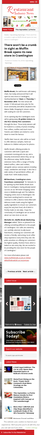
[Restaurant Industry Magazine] (20, 15)
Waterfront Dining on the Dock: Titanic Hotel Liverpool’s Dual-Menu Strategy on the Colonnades (23, 383)
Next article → (29, 271)
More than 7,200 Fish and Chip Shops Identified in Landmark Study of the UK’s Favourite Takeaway (23, 410)
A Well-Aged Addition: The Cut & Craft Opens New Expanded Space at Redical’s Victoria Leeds (24, 370)
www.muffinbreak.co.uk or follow (17, 258)
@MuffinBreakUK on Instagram (16, 260)
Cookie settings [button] (31, 427)
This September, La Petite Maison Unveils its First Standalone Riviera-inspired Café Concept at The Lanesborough (24, 397)
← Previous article (13, 271)
